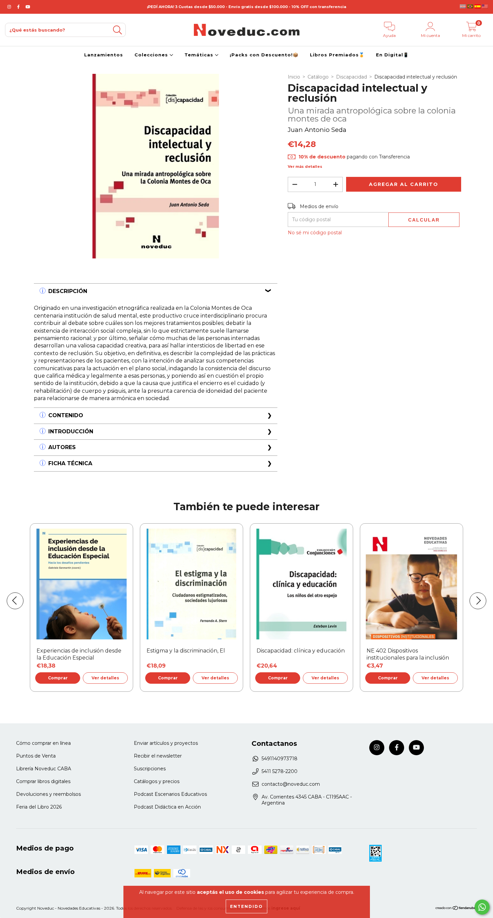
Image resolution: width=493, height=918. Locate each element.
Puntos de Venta (36, 756)
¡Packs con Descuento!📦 (264, 54)
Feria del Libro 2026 (39, 807)
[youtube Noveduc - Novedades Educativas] (28, 7)
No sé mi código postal (315, 233)
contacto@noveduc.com (291, 784)
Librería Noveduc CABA (43, 769)
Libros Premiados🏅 (337, 54)
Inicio (294, 77)
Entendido (246, 906)
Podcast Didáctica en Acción (167, 807)
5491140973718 (279, 759)
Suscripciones (150, 769)
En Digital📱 (392, 54)
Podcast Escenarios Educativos (170, 794)
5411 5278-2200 (279, 771)
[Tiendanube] (456, 908)
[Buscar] (117, 30)
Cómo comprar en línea (43, 743)
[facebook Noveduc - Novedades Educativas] (19, 7)
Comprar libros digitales (43, 781)
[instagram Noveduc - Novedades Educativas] (10, 7)
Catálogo (318, 77)
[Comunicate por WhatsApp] (482, 907)
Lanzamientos (103, 54)
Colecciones (152, 54)
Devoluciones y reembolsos (48, 794)
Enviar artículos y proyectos (166, 743)
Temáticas (199, 54)
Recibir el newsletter (158, 756)
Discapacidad (351, 77)
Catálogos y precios (156, 781)
